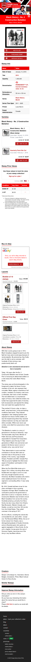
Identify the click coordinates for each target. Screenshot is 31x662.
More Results (14, 264)
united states (8, 636)
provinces (6, 641)
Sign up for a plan (15, 176)
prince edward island (10, 651)
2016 (17, 75)
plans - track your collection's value (14, 619)
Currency (17, 181)
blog (4, 622)
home (5, 616)
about (5, 625)
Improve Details (17, 58)
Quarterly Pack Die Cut (18, 150)
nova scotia (8, 649)
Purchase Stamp (17, 54)
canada (7, 633)
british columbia (9, 644)
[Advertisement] (15, 225)
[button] (25, 189)
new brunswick (9, 654)
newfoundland (8, 646)
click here (9, 604)
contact (5, 628)
